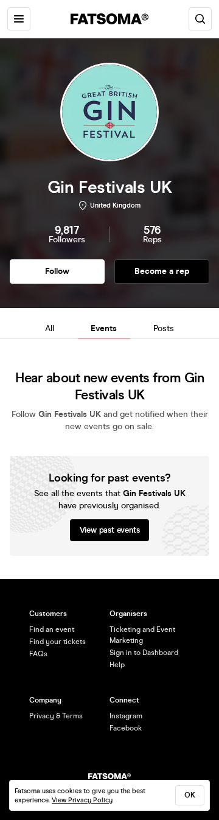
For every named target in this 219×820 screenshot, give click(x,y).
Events (104, 328)
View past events (110, 530)
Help (117, 665)
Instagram (125, 716)
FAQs (38, 654)
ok (189, 795)
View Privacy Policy (82, 800)
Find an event (51, 629)
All (49, 328)
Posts (163, 328)
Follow (57, 271)
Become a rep (162, 271)
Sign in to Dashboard (143, 652)
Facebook (125, 728)
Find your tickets (57, 641)
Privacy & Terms (56, 716)
